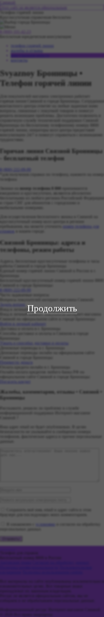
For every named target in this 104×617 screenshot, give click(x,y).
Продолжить (52, 308)
